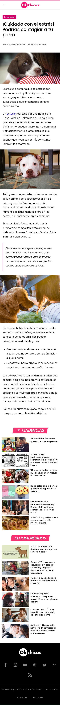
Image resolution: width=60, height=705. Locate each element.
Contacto (22, 697)
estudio (11, 114)
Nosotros (38, 697)
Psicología (9, 17)
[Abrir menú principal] (4, 5)
